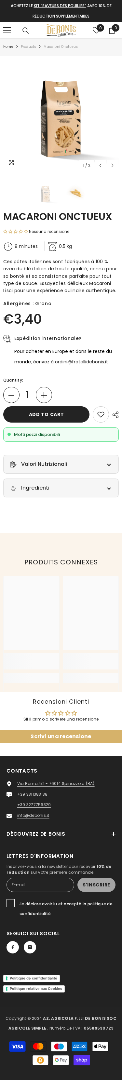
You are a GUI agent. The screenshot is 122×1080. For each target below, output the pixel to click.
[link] (31, 661)
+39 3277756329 (34, 804)
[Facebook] (13, 947)
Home (8, 46)
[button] (100, 165)
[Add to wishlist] (101, 414)
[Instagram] (30, 947)
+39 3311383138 (32, 794)
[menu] (7, 30)
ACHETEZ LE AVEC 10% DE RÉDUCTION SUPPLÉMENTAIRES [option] (61, 11)
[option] (61, 114)
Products (28, 46)
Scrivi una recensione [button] (61, 736)
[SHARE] (114, 415)
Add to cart (46, 414)
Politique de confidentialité (33, 978)
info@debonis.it (33, 815)
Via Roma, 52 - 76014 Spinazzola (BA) (56, 783)
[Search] (26, 30)
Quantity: (13, 380)
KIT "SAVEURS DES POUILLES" (60, 5)
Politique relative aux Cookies (36, 988)
